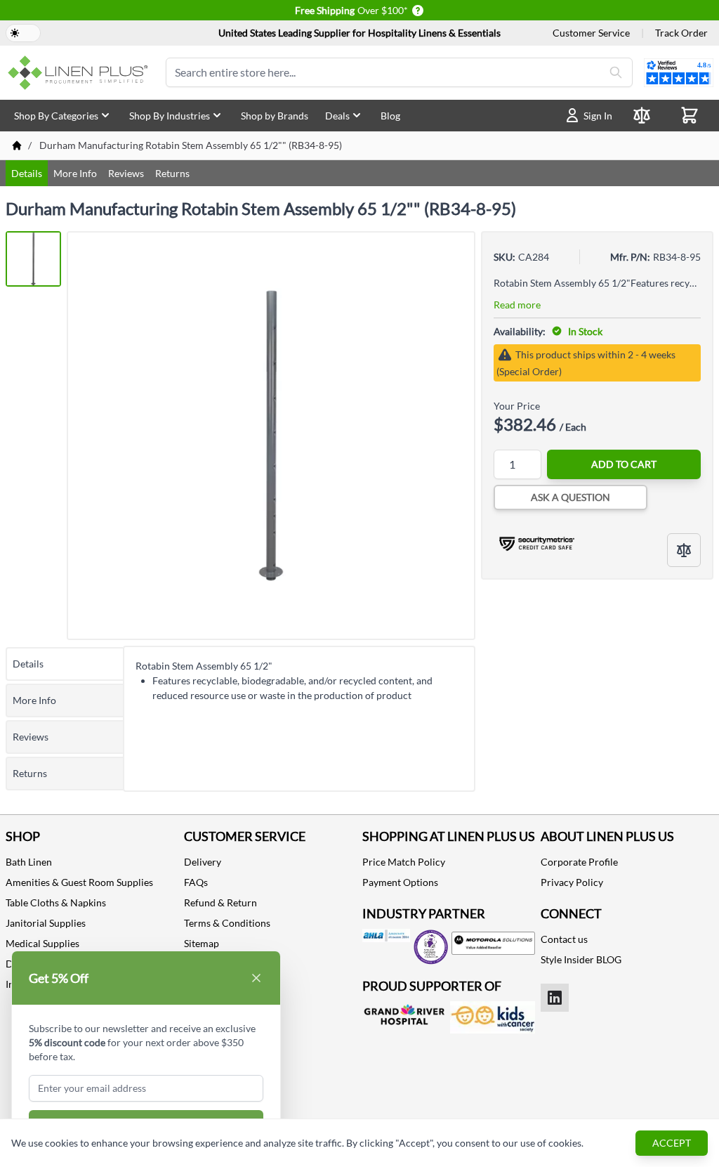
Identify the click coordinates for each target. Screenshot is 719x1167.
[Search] (616, 72)
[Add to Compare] (684, 550)
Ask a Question (570, 497)
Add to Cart (624, 464)
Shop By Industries (169, 116)
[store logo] (80, 72)
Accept (671, 1143)
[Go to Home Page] (17, 145)
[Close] (256, 978)
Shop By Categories (56, 116)
